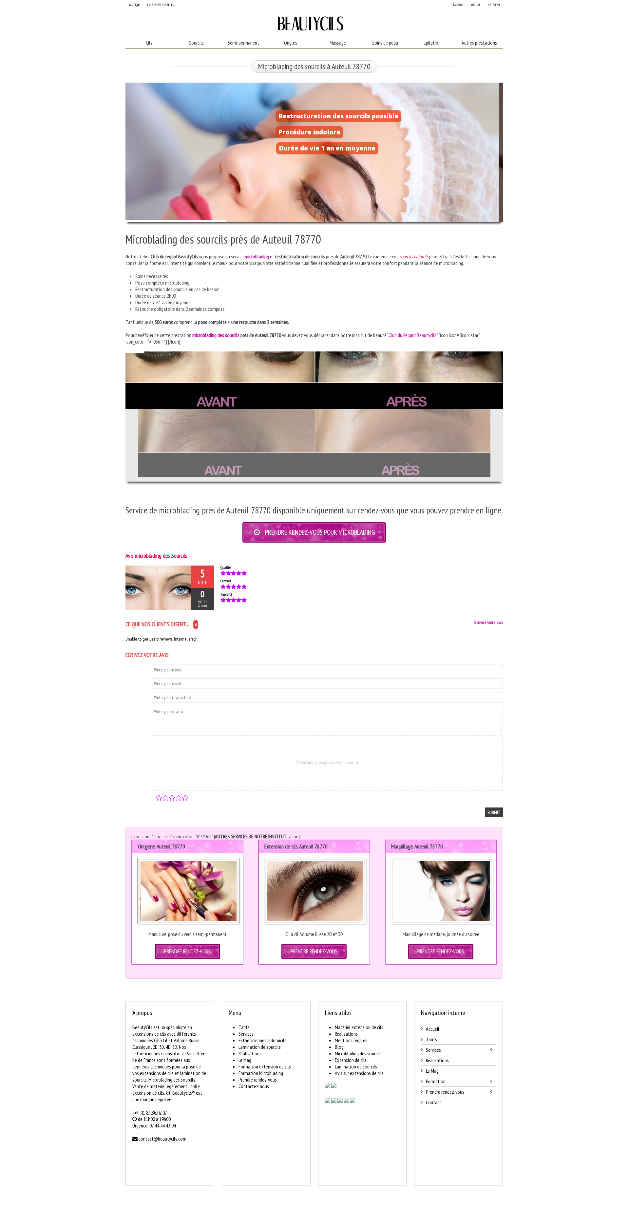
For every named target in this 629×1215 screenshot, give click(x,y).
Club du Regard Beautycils (412, 335)
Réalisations (249, 1053)
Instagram (494, 5)
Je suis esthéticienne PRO (160, 5)
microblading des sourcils (215, 335)
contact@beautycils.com (162, 1138)
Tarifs (244, 1027)
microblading (257, 256)
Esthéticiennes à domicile (262, 1040)
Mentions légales (351, 1040)
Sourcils (196, 42)
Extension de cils (351, 1060)
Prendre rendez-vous (257, 1079)
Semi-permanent (243, 42)
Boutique (134, 5)
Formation (436, 1081)
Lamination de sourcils (259, 1047)
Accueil (432, 1029)
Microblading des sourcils (358, 1053)
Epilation (432, 42)
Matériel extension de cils (359, 1027)
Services (246, 1033)
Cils (149, 42)
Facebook (458, 5)
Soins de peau (385, 42)
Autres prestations (479, 42)
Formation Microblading (260, 1073)
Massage (338, 42)
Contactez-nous (253, 1086)
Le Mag (244, 1060)
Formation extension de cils (264, 1066)
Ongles (290, 42)
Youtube (475, 5)
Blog (339, 1047)
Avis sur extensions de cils (359, 1073)
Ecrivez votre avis (488, 622)
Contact (433, 1102)
